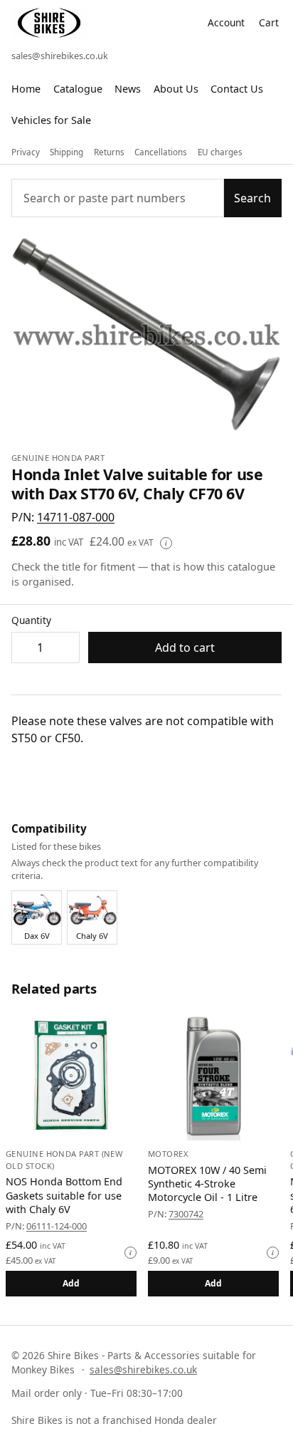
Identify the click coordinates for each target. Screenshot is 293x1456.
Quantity (31, 620)
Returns (109, 152)
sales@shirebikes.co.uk (59, 55)
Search (252, 198)
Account (226, 22)
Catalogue (77, 88)
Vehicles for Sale (51, 120)
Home (26, 88)
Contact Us (237, 88)
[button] (75, 517)
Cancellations (160, 152)
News (127, 88)
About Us (176, 88)
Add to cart (185, 647)
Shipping (66, 152)
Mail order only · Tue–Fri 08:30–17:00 (97, 1393)
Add (71, 1283)
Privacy (25, 152)
